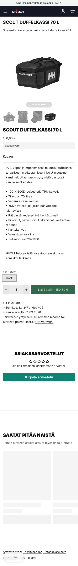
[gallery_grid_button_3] (43, 104)
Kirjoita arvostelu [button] (39, 377)
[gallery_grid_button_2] (39, 104)
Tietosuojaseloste (54, 551)
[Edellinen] (29, 105)
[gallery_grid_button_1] (36, 104)
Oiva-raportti (28, 557)
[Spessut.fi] (18, 11)
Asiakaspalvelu (12, 551)
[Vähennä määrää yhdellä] (6, 289)
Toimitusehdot (32, 551)
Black (9, 277)
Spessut (8, 30)
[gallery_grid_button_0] (33, 104)
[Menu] (7, 11)
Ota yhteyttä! (44, 321)
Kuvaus (8, 156)
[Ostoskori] (72, 11)
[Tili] (62, 11)
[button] (53, 289)
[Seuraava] (49, 105)
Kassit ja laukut (27, 30)
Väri (9, 271)
